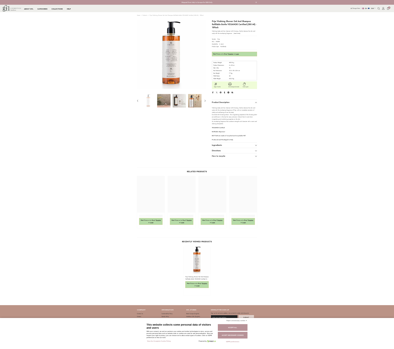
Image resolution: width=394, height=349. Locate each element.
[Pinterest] (221, 92)
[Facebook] (213, 92)
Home (138, 15)
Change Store (356, 8)
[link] (151, 216)
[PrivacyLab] (211, 341)
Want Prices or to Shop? (223, 54)
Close (256, 2)
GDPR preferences (232, 341)
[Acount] (383, 8)
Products (145, 15)
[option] (197, 2)
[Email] (232, 92)
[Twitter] (217, 92)
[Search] (378, 8)
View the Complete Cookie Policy (159, 341)
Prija (218, 39)
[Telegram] (228, 92)
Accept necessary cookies (233, 335)
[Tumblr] (224, 92)
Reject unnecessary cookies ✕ (236, 320)
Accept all (232, 327)
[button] (137, 100)
